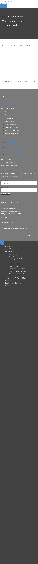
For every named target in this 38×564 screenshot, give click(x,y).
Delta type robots (10, 115)
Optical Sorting (9, 121)
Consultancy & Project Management (18, 278)
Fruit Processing (10, 124)
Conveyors (8, 112)
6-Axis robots (9, 118)
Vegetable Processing (12, 127)
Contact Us (9, 285)
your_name (4, 180)
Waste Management (11, 134)
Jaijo (35, 235)
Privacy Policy (18, 228)
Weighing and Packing (12, 130)
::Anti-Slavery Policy (6, 232)
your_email (4, 187)
